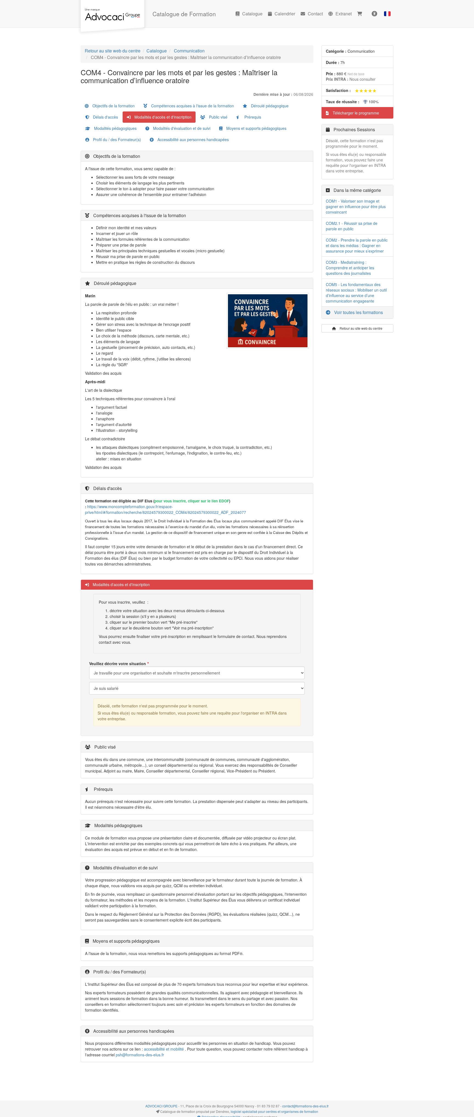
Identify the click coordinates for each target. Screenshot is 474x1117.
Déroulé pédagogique (269, 105)
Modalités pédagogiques (115, 128)
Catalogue (252, 13)
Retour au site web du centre (112, 50)
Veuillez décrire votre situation (117, 663)
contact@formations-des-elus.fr (305, 1106)
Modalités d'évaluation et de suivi (181, 128)
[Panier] (361, 13)
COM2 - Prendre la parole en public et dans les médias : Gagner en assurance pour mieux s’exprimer (357, 245)
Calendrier (285, 13)
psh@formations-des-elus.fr (140, 1054)
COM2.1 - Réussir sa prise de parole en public (351, 225)
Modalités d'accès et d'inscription (162, 117)
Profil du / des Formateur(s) (116, 139)
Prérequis (252, 117)
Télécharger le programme (355, 113)
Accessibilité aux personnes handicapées (192, 139)
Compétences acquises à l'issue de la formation (192, 105)
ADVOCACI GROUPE (161, 1106)
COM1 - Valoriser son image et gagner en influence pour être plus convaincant (356, 206)
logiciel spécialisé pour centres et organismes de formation (274, 1111)
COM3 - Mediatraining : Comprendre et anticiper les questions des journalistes (350, 267)
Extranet (343, 13)
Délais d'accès (105, 117)
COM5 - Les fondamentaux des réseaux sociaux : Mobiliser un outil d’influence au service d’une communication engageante (356, 293)
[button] (387, 13)
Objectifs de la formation (113, 105)
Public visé (217, 117)
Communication (189, 50)
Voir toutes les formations (358, 312)
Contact (315, 13)
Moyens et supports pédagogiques (255, 128)
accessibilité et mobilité (164, 1049)
